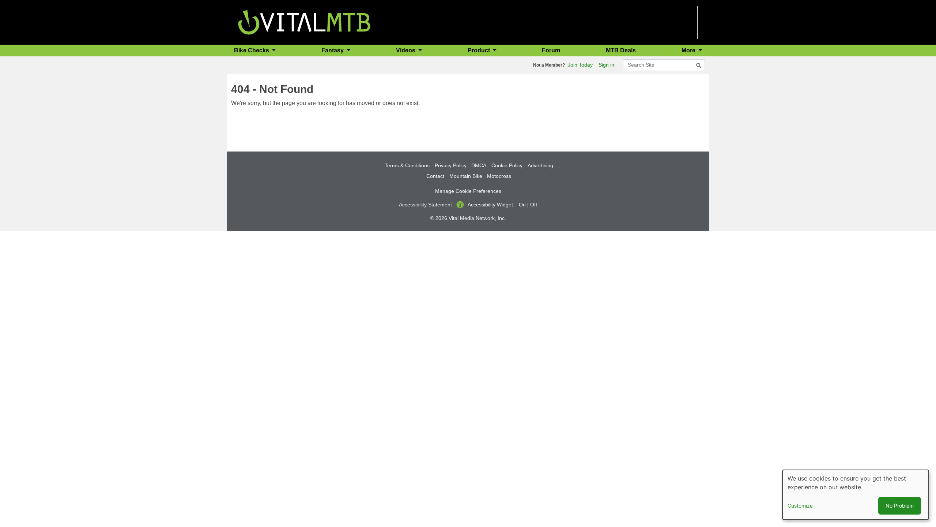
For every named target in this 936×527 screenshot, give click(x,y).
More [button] (689, 50)
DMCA (478, 165)
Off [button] (533, 205)
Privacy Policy (451, 165)
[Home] (304, 22)
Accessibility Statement (425, 205)
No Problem (900, 505)
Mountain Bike (465, 176)
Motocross (499, 176)
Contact (435, 176)
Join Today (580, 65)
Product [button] (479, 50)
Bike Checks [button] (252, 50)
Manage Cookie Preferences (468, 191)
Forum (551, 50)
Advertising (540, 165)
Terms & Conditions (407, 165)
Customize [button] (800, 505)
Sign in (606, 65)
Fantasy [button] (333, 50)
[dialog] (855, 495)
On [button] (522, 205)
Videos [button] (406, 50)
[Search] (698, 65)
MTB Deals (621, 50)
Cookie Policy (506, 165)
